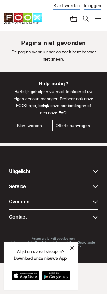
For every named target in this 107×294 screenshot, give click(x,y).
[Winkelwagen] (74, 18)
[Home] (23, 19)
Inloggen (92, 5)
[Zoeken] (86, 18)
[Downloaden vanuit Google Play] (56, 277)
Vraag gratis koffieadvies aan (53, 238)
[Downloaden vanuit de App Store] (25, 277)
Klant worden (67, 5)
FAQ (63, 112)
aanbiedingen (73, 105)
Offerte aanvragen (73, 125)
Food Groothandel (82, 242)
